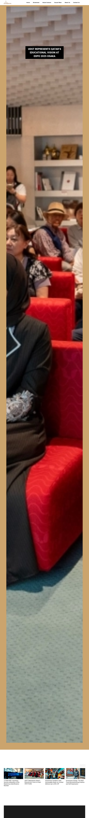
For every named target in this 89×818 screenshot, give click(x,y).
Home (28, 2)
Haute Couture (46, 2)
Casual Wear (58, 2)
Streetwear (36, 2)
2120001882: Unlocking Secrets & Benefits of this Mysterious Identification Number (11, 783)
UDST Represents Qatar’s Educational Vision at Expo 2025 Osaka (44, 53)
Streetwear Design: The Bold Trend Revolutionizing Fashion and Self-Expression (75, 782)
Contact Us (76, 2)
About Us (67, 2)
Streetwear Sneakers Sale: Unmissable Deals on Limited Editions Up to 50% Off (54, 782)
